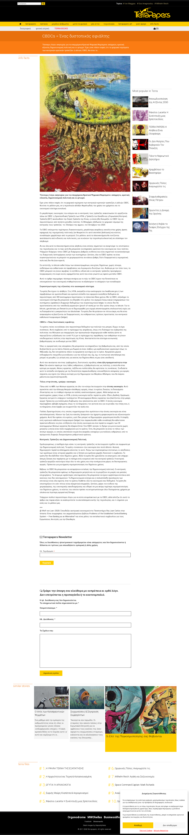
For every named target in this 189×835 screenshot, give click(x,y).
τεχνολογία (109, 24)
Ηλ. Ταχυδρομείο (47, 551)
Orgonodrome (77, 817)
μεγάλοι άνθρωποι (60, 24)
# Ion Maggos (129, 3)
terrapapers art (125, 24)
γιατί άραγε (141, 24)
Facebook (88, 821)
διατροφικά (25, 28)
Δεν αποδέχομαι (170, 825)
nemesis (44, 24)
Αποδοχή (138, 825)
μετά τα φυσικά (80, 24)
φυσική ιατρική (42, 28)
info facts (154, 24)
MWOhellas (95, 817)
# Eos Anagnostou (145, 3)
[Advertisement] (151, 72)
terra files (23, 764)
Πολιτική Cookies (146, 831)
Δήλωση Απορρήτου (161, 831)
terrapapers (30, 24)
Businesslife (112, 817)
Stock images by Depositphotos (94, 825)
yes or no (95, 24)
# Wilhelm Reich (161, 3)
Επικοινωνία (98, 821)
